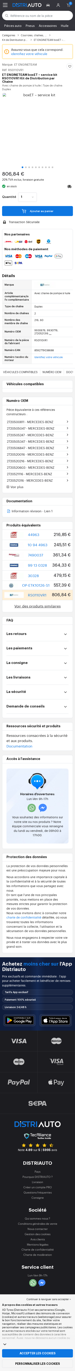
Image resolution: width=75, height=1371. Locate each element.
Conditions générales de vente (37, 1223)
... (50, 333)
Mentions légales (37, 1244)
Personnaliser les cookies (37, 1363)
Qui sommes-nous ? (37, 1218)
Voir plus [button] (16, 487)
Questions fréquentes (38, 1192)
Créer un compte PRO (37, 1187)
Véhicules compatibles (20, 372)
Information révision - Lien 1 (31, 511)
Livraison (37, 1182)
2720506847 (30, 448)
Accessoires (48, 25)
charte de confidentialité (23, 917)
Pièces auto (12, 25)
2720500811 (30, 422)
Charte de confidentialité (37, 1249)
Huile (65, 25)
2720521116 (29, 474)
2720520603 (30, 467)
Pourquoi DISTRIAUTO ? (37, 1177)
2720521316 (30, 480)
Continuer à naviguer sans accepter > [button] (48, 1299)
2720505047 (30, 428)
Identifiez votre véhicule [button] (48, 357)
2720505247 (30, 435)
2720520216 (30, 461)
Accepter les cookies (38, 1353)
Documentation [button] (19, 746)
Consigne (37, 1197)
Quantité (9, 197)
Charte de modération (37, 1254)
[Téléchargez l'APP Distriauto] (19, 1020)
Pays (37, 1171)
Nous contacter (38, 1229)
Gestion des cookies (37, 1234)
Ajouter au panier (41, 211)
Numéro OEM (51, 372)
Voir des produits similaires (37, 606)
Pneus (30, 25)
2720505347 (30, 441)
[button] (49, 5)
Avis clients (37, 1239)
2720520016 (30, 454)
